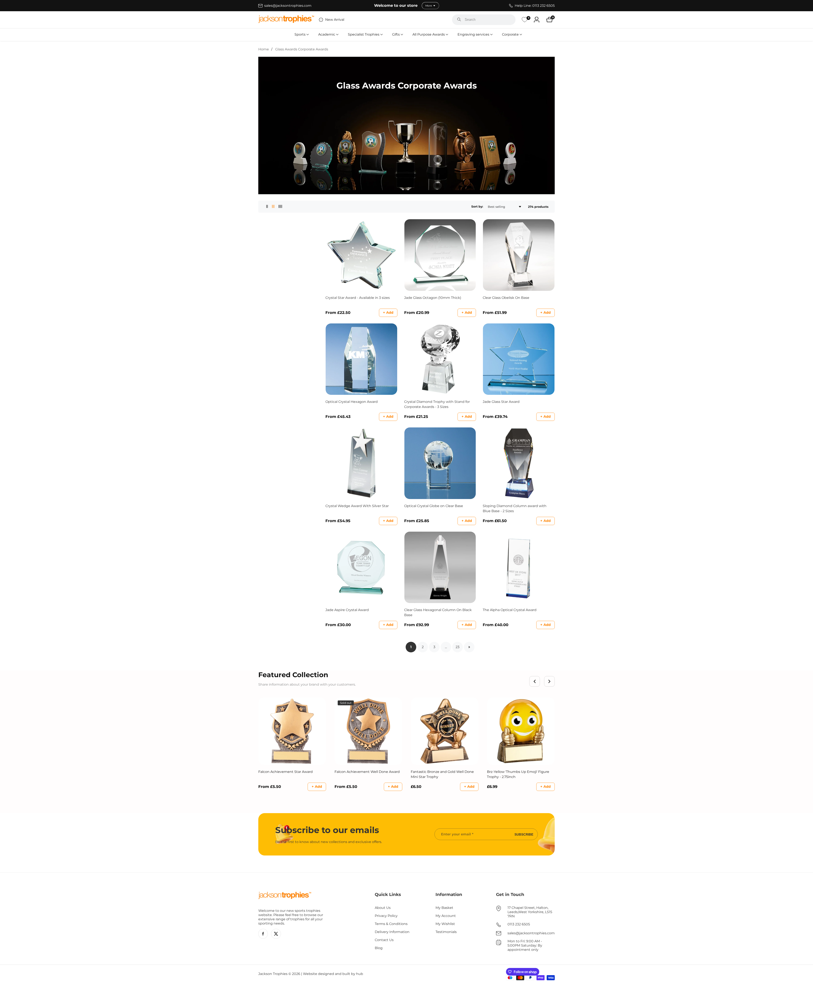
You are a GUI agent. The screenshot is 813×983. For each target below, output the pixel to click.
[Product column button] (267, 206)
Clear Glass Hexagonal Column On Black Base (438, 612)
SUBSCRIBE (523, 834)
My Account (446, 916)
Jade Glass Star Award (501, 402)
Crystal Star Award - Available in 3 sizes (357, 298)
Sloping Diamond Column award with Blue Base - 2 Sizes (514, 508)
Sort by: (477, 206)
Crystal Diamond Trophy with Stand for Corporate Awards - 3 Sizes (437, 404)
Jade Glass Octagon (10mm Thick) (432, 298)
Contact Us (384, 940)
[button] (300, 34)
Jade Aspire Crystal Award (347, 610)
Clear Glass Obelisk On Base (506, 298)
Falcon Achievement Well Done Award (367, 772)
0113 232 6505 (518, 924)
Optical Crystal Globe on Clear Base (433, 506)
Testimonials (446, 932)
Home (263, 49)
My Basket (444, 908)
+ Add (388, 313)
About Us (383, 908)
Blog (379, 948)
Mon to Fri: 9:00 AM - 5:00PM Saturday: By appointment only (524, 945)
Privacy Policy (386, 916)
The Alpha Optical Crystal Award (509, 610)
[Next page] (469, 647)
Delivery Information (392, 932)
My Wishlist (445, 924)
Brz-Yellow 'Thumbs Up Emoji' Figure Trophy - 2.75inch (518, 774)
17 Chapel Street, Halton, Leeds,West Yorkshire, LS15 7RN (529, 912)
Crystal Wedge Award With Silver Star (357, 506)
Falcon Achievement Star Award (285, 772)
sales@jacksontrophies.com (531, 933)
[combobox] (484, 19)
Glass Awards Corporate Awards (301, 49)
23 (457, 647)
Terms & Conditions (391, 924)
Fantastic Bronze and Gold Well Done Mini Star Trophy (442, 774)
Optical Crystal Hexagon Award (351, 402)
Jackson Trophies (273, 974)
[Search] (459, 19)
